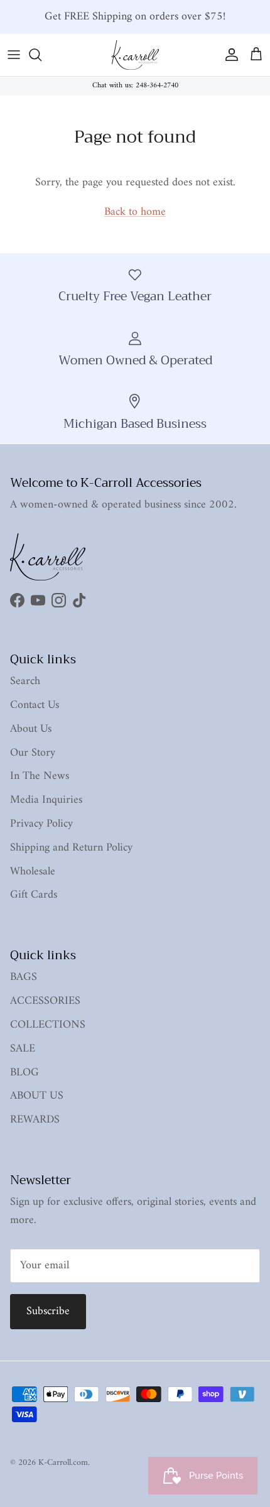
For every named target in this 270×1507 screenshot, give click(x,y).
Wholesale (32, 871)
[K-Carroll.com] (135, 55)
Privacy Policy (41, 824)
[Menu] (14, 54)
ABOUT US (36, 1096)
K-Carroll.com (63, 1463)
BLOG (24, 1072)
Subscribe (48, 1311)
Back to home (135, 212)
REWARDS (35, 1119)
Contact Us (34, 705)
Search (25, 681)
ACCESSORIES (45, 1001)
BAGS (23, 977)
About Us (30, 729)
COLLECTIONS (47, 1025)
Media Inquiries (46, 800)
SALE (22, 1048)
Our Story (32, 753)
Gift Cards (33, 895)
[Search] (41, 54)
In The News (39, 776)
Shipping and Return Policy (71, 847)
